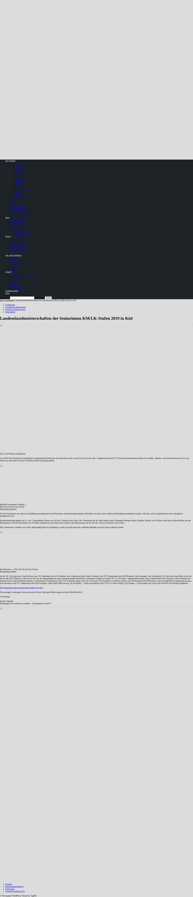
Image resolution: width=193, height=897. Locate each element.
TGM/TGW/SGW (17, 288)
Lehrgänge (14, 258)
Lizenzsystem (15, 265)
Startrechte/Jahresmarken (19, 244)
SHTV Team (15, 199)
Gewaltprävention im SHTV (20, 213)
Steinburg (19, 194)
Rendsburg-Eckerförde (24, 189)
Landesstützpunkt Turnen (20, 229)
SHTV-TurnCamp (17, 225)
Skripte (13, 260)
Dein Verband (10, 161)
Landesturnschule (11, 291)
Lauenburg (20, 173)
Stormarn (19, 196)
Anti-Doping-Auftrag (18, 210)
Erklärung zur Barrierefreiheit (21, 215)
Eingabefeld (5, 298)
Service (8, 236)
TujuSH (8, 272)
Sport (7, 218)
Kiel (17, 168)
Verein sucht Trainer (18, 239)
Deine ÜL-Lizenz (17, 279)
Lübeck (18, 170)
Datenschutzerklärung (14, 886)
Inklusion (14, 286)
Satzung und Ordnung (18, 206)
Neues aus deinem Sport (15, 309)
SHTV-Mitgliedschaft (18, 208)
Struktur (13, 203)
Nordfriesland (20, 180)
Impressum (9, 889)
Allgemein (19, 232)
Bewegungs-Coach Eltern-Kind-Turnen (24, 277)
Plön (17, 187)
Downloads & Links (18, 253)
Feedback (14, 270)
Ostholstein (20, 182)
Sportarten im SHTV (18, 220)
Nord (17, 177)
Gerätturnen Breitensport (15, 307)
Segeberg (19, 192)
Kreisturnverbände (17, 163)
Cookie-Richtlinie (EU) (15, 891)
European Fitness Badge (19, 251)
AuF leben (14, 248)
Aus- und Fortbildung (13, 255)
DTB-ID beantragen (17, 241)
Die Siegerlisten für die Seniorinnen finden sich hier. (21, 588)
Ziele (12, 201)
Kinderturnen (15, 284)
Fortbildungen (16, 281)
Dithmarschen (21, 166)
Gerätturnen (9, 300)
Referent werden (16, 267)
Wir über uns (15, 274)
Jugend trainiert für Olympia (21, 227)
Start (2, 300)
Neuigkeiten (10, 312)
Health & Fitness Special (19, 222)
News (7, 293)
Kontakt (8, 884)
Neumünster (20, 175)
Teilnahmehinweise (17, 262)
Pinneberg (19, 184)
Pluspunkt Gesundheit (18, 246)
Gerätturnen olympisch (24, 234)
